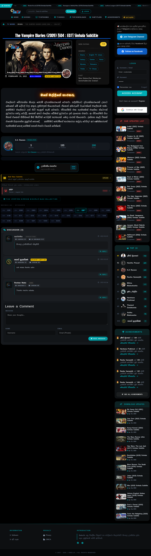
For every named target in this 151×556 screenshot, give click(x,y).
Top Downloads (79, 17)
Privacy (48, 535)
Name (8, 329)
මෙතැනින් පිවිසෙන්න (128, 343)
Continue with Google (134, 110)
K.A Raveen (36, 76)
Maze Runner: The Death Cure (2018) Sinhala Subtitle (136, 466)
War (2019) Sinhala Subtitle (137, 486)
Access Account (132, 93)
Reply (104, 251)
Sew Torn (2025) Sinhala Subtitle (136, 420)
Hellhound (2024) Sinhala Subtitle (136, 236)
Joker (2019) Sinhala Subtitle (135, 477)
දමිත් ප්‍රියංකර (125, 338)
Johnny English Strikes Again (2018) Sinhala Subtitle (136, 495)
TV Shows (93, 69)
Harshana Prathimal (128, 349)
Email (60, 329)
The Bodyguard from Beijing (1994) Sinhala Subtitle (135, 148)
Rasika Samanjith (127, 360)
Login (86, 11)
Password (122, 77)
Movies (27, 17)
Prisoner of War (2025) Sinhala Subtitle (136, 168)
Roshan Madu (20, 283)
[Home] (4, 24)
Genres (92, 60)
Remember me (126, 87)
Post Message (99, 338)
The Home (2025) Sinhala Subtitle (137, 207)
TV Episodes (43, 17)
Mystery (83, 64)
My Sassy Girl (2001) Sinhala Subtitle (135, 410)
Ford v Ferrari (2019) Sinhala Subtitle (135, 506)
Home (16, 17)
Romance (93, 64)
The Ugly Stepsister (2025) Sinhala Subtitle (137, 197)
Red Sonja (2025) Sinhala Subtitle (137, 188)
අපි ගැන (15, 539)
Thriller (82, 69)
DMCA (48, 539)
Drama (82, 55)
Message (9, 311)
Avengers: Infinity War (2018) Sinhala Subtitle (71, 5)
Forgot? (144, 87)
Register (142, 101)
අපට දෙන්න (130, 17)
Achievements (114, 17)
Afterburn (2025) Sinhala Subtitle (136, 159)
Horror (101, 60)
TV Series (60, 17)
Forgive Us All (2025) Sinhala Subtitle (135, 137)
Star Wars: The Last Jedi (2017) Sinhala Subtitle (136, 447)
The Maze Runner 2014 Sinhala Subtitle (135, 438)
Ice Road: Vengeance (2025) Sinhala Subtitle (136, 216)
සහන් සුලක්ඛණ (21, 259)
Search (72, 11)
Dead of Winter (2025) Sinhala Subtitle (135, 178)
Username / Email (125, 68)
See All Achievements (133, 394)
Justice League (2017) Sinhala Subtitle (111, 5)
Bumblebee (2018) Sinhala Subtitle (137, 456)
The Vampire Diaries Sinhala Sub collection (32, 199)
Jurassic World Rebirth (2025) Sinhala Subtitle (136, 226)
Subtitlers (97, 17)
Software (15, 535)
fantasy (82, 60)
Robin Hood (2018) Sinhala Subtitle (33, 5)
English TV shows (95, 55)
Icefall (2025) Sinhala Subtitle (135, 128)
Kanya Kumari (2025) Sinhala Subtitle (135, 429)
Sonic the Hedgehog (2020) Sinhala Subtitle (137, 515)
